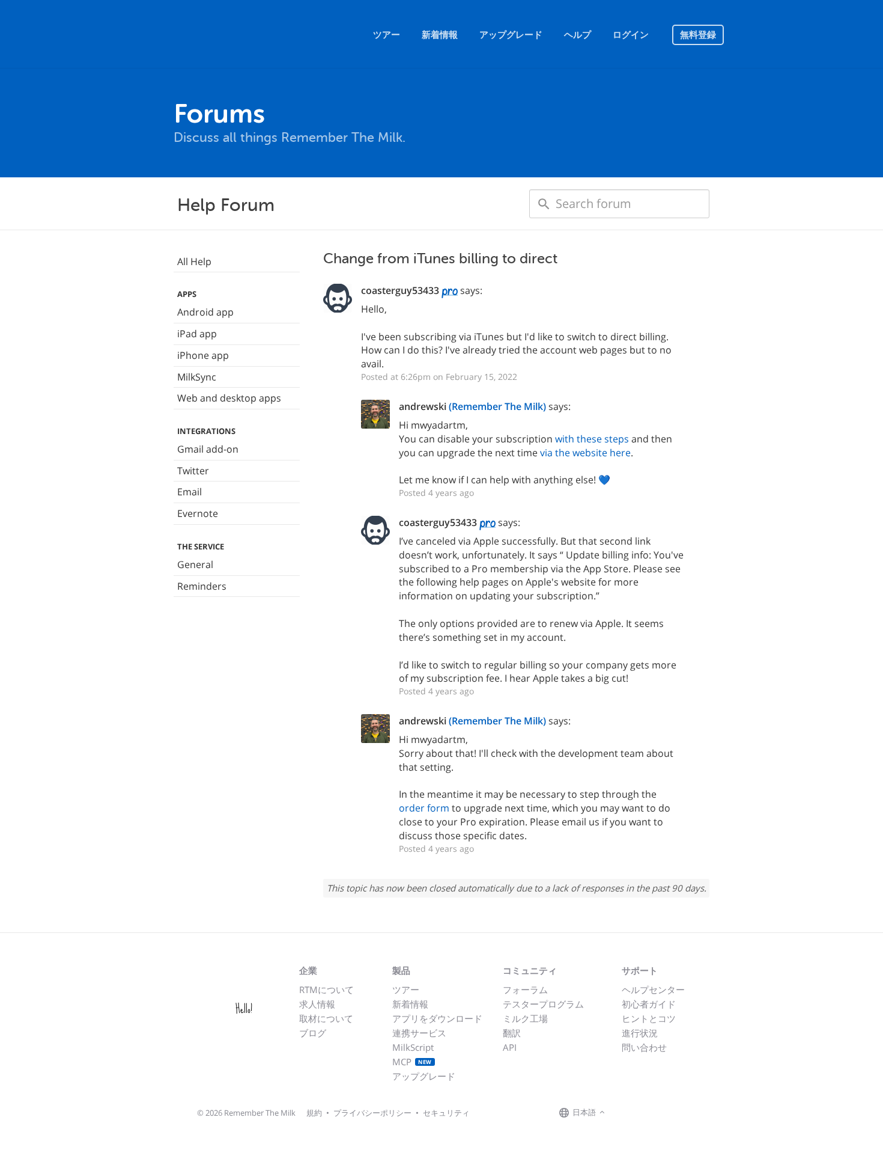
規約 (314, 1112)
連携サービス (419, 1033)
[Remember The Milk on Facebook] (625, 1113)
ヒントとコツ (649, 1018)
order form (424, 808)
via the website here (585, 452)
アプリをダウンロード (437, 1018)
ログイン (631, 34)
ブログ (312, 1033)
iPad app (197, 333)
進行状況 (640, 1033)
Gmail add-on (207, 449)
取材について (326, 1018)
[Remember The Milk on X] (642, 1113)
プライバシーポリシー (372, 1112)
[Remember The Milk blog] (657, 1113)
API (510, 1047)
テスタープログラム (543, 1004)
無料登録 (698, 34)
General (195, 564)
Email (189, 491)
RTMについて (326, 989)
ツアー (386, 34)
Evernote (197, 513)
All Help (194, 261)
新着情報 (440, 34)
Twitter (193, 470)
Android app (205, 312)
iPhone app (203, 355)
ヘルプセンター (653, 989)
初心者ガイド (649, 1004)
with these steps (592, 438)
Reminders (201, 586)
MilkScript (413, 1047)
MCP (412, 1062)
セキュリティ (446, 1112)
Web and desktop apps (229, 398)
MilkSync (196, 377)
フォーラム (525, 989)
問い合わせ (644, 1047)
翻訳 (512, 1033)
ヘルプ (577, 34)
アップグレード (510, 34)
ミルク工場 (525, 1018)
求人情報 (317, 1004)
